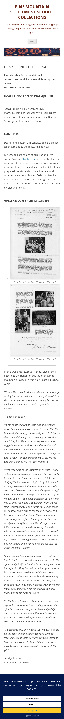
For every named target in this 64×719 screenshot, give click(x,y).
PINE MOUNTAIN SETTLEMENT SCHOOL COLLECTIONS (32, 12)
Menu (32, 41)
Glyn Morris (28, 159)
